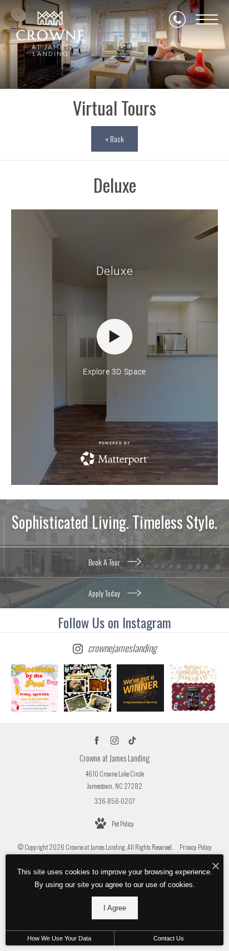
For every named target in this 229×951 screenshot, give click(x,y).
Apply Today (105, 593)
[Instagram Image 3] (140, 688)
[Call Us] (177, 19)
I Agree (114, 908)
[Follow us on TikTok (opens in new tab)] (133, 741)
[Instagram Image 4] (193, 688)
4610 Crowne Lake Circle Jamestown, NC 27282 (114, 779)
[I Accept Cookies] (215, 866)
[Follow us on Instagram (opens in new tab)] (115, 741)
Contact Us (168, 938)
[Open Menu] (207, 19)
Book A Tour (105, 562)
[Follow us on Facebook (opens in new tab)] (97, 741)
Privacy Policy (196, 847)
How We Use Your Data (59, 938)
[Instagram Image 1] (34, 688)
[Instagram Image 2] (87, 688)
